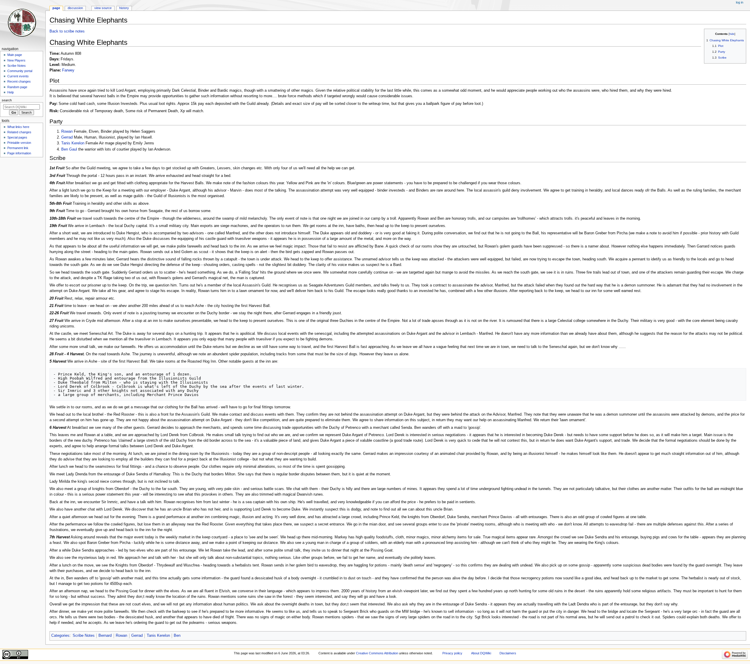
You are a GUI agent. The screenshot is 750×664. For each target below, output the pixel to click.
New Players (16, 60)
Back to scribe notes (67, 31)
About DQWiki (481, 653)
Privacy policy (452, 653)
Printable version (19, 142)
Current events (18, 76)
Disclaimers (508, 653)
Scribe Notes (84, 636)
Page (56, 8)
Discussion (75, 8)
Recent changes (19, 81)
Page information (19, 153)
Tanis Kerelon (72, 143)
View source (103, 8)
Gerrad (67, 137)
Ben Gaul (69, 149)
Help (10, 92)
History (124, 8)
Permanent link (17, 148)
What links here (18, 127)
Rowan (67, 131)
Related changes (19, 132)
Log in (739, 2)
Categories (60, 636)
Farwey (68, 70)
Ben (177, 636)
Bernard (105, 636)
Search (7, 100)
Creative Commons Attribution (377, 653)
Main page (14, 55)
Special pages (17, 137)
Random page (17, 87)
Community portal (19, 71)
